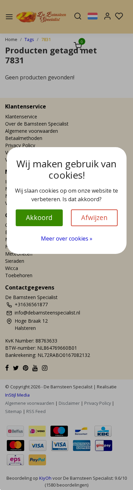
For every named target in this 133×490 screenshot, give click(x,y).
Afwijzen (94, 217)
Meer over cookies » (66, 238)
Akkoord (39, 217)
